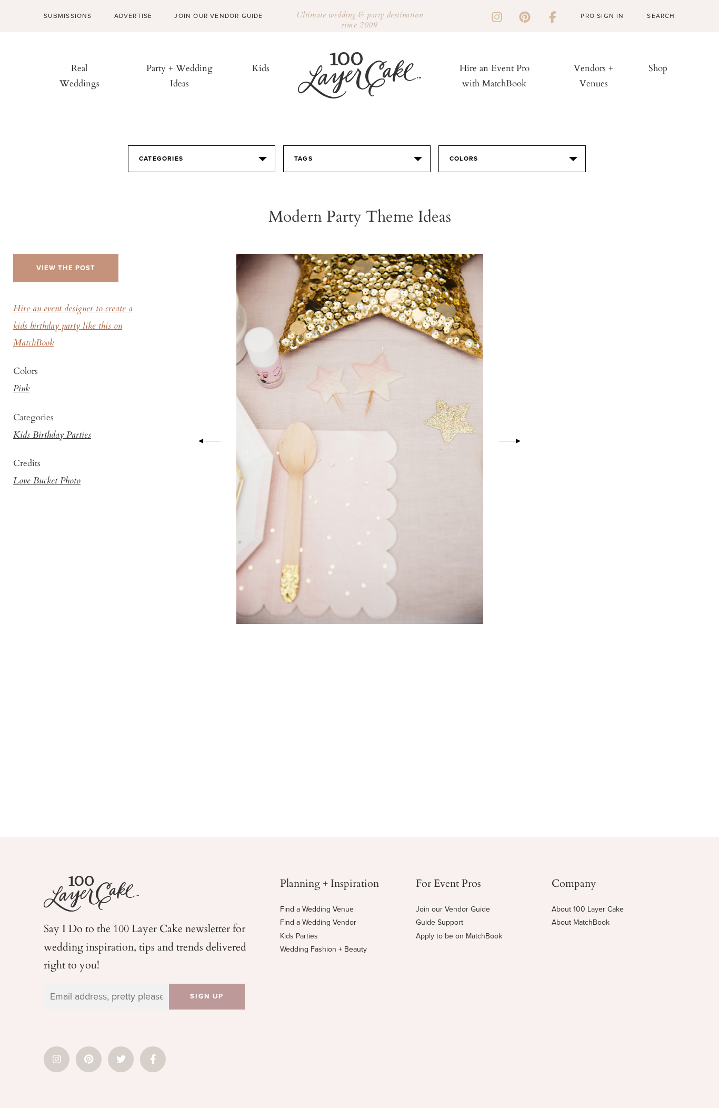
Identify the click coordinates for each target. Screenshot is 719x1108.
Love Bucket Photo (47, 481)
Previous (204, 439)
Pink (21, 389)
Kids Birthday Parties (52, 435)
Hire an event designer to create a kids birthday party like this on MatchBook (73, 326)
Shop (657, 67)
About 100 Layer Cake (588, 909)
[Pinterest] (525, 16)
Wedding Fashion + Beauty (323, 949)
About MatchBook (581, 922)
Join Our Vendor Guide (218, 15)
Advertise (133, 15)
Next (515, 439)
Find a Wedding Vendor (318, 922)
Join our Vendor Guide (453, 909)
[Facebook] (552, 16)
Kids (260, 67)
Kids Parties (299, 936)
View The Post (65, 268)
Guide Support (439, 922)
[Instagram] (497, 16)
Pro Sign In (602, 15)
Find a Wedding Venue (317, 909)
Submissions (68, 15)
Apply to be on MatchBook (459, 936)
